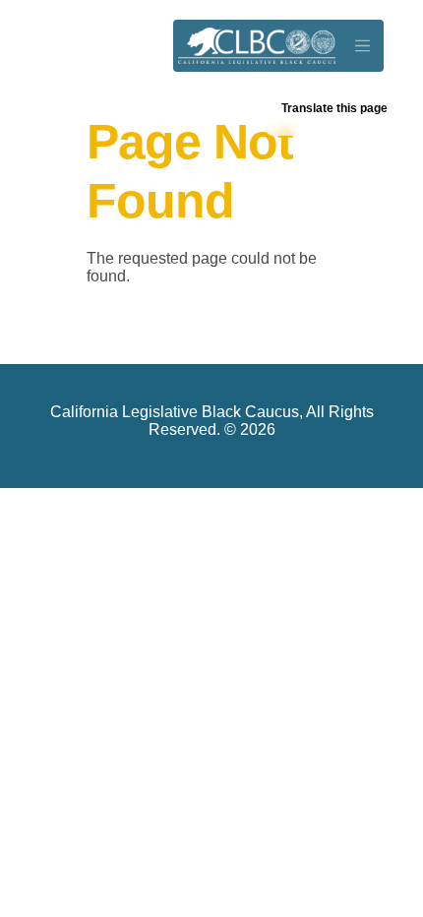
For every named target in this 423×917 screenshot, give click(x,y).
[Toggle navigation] (362, 46)
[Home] (256, 46)
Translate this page (334, 108)
